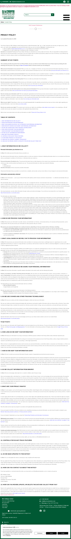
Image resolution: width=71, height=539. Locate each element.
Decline (51, 533)
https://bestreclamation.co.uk (18, 48)
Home (2, 22)
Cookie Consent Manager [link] (7, 527)
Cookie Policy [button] (7, 534)
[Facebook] (65, 2)
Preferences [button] (8, 535)
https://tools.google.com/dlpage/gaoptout (16, 326)
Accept (62, 533)
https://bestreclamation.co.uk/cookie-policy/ (10, 192)
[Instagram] (68, 2)
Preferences (39, 533)
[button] (66, 18)
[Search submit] (52, 14)
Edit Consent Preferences (35, 25)
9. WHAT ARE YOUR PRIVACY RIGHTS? (10, 134)
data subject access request (19, 493)
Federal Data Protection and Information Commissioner (36, 415)
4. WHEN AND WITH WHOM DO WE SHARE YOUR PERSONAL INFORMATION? (18, 125)
